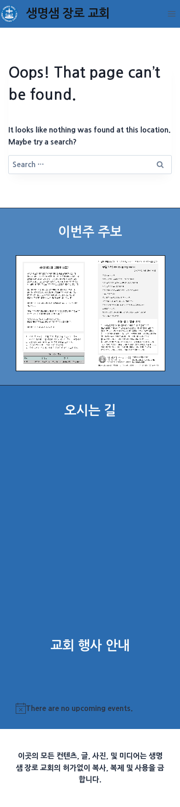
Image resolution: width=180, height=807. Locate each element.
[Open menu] (171, 13)
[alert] (90, 709)
